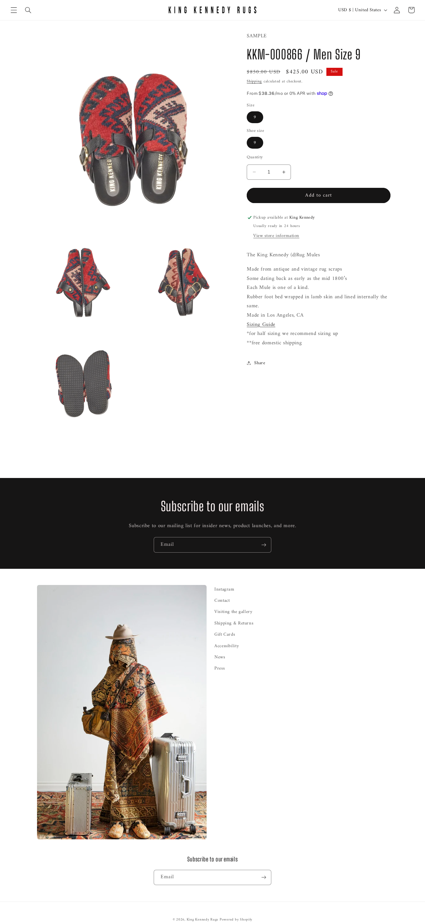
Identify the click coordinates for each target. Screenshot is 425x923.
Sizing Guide (261, 324)
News (219, 657)
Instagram (224, 589)
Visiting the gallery (233, 612)
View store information (276, 235)
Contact (222, 600)
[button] (14, 10)
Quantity (255, 157)
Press (219, 668)
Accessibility (226, 646)
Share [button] (259, 363)
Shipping (254, 81)
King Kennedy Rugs (202, 919)
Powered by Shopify (236, 919)
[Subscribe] (264, 544)
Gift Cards (224, 634)
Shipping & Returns (233, 623)
